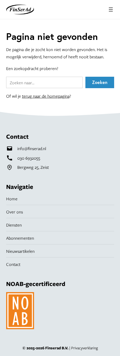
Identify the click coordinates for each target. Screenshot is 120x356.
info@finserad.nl (31, 148)
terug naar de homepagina (45, 96)
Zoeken (99, 82)
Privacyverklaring (84, 347)
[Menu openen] (110, 9)
